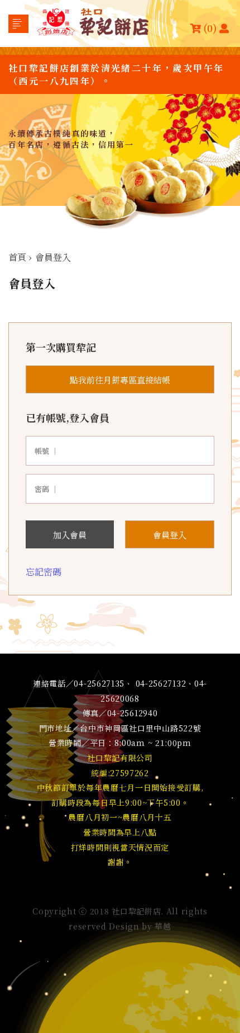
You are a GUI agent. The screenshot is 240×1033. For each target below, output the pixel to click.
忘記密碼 (43, 571)
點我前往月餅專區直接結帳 (120, 380)
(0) (210, 28)
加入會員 (70, 535)
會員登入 (169, 535)
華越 (163, 926)
